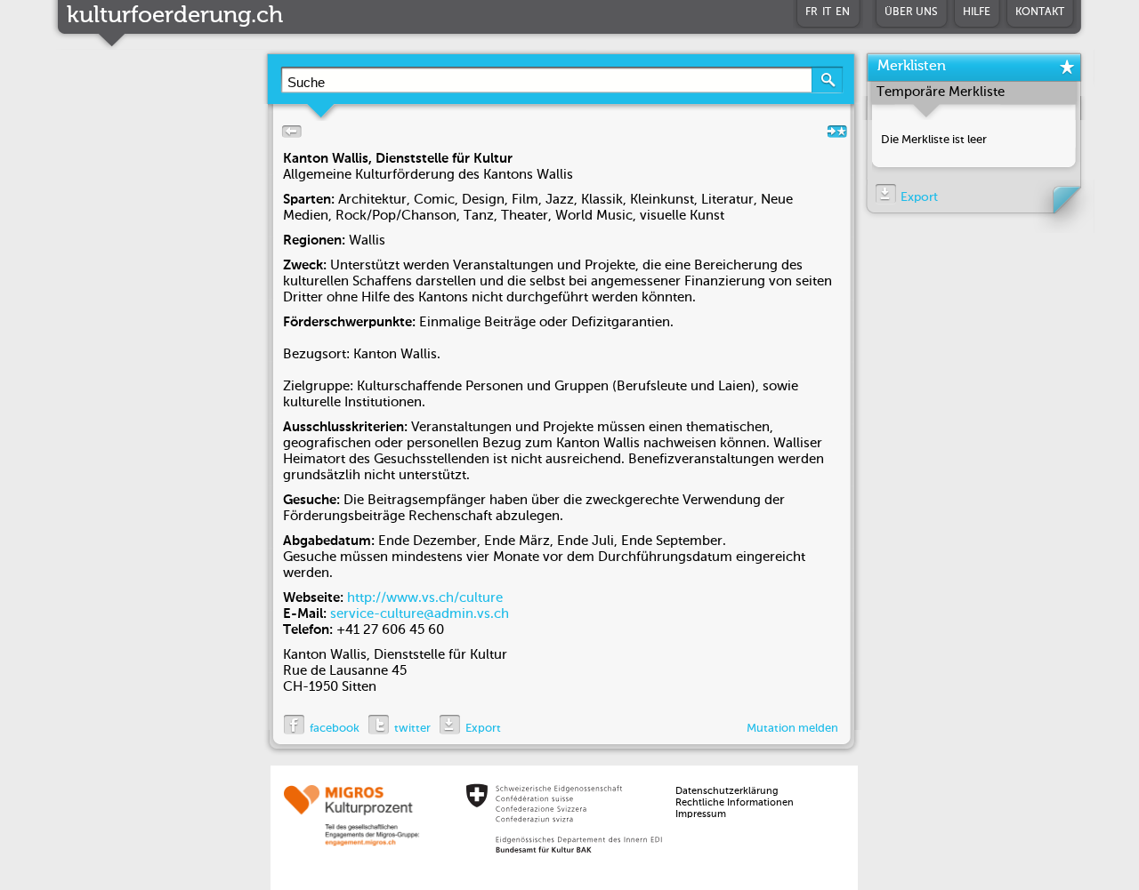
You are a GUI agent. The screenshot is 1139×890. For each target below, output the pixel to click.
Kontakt (1039, 12)
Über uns (911, 12)
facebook (334, 728)
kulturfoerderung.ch (175, 16)
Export (483, 728)
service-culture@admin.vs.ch (419, 614)
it (826, 12)
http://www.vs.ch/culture (425, 598)
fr (811, 12)
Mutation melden (792, 728)
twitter (412, 728)
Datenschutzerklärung (727, 792)
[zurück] (288, 136)
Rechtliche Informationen (734, 803)
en (843, 12)
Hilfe (976, 12)
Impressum (700, 815)
